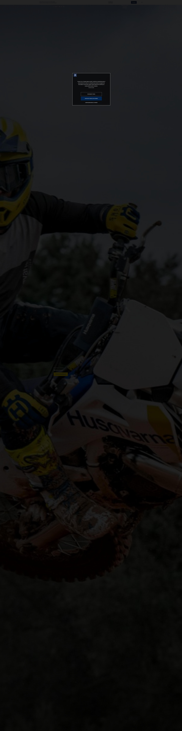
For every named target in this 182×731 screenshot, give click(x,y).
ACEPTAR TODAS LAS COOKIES (91, 98)
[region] (91, 89)
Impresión (93, 87)
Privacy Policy (90, 87)
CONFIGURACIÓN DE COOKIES (91, 102)
